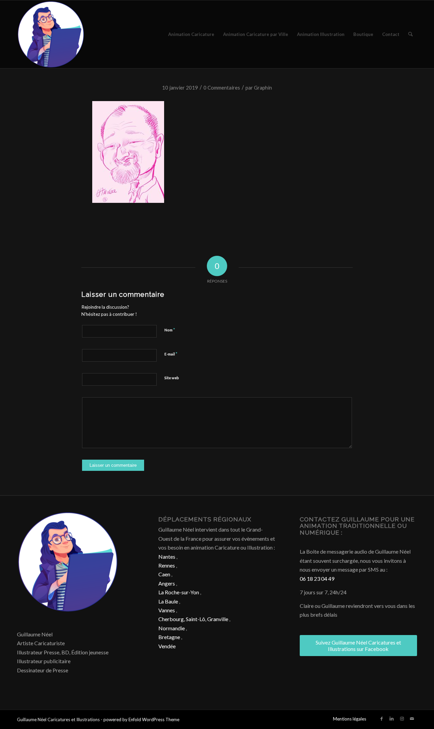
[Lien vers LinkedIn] (392, 718)
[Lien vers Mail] (412, 718)
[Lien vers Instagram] (402, 718)
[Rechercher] (410, 34)
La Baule (168, 601)
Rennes (166, 565)
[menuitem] (191, 34)
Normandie (171, 628)
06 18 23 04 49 (317, 578)
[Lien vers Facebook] (381, 718)
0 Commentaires (221, 87)
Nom (169, 329)
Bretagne (169, 637)
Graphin (263, 87)
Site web (171, 378)
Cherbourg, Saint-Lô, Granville (193, 619)
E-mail (170, 354)
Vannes (166, 610)
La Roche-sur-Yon (178, 592)
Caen (164, 574)
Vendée (167, 646)
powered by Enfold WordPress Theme (141, 719)
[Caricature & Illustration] (51, 34)
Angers (166, 583)
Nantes (166, 556)
